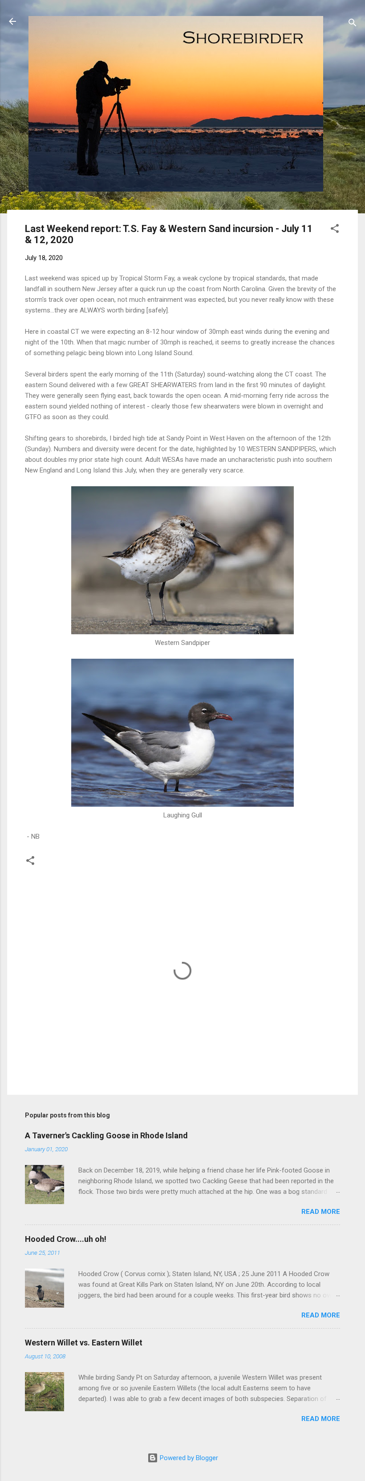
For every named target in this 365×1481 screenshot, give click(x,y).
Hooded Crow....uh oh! (65, 1239)
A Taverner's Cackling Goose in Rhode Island (106, 1135)
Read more (320, 1212)
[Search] (352, 24)
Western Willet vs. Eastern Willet (83, 1342)
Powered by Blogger (188, 1458)
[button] (334, 230)
